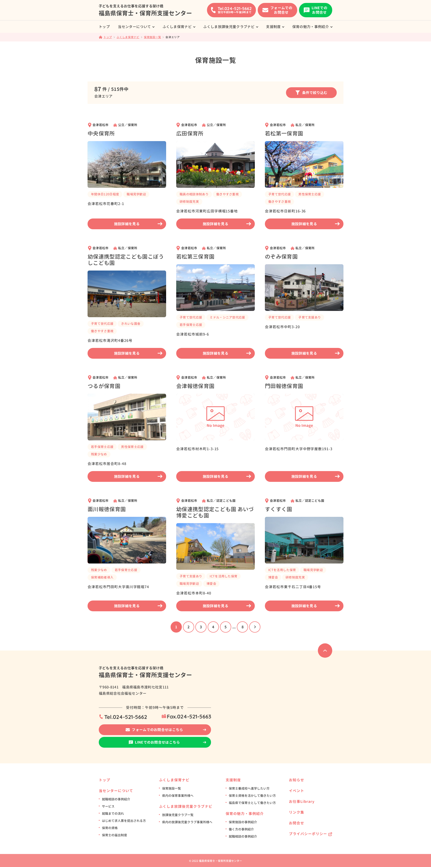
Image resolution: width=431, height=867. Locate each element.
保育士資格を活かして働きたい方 (252, 795)
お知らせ (296, 779)
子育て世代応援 (279, 194)
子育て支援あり (309, 317)
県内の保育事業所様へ (178, 795)
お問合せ (296, 823)
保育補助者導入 (102, 577)
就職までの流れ (113, 813)
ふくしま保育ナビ (177, 26)
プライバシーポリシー (308, 833)
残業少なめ (99, 454)
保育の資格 (110, 828)
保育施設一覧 (171, 788)
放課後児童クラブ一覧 (178, 815)
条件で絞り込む (314, 92)
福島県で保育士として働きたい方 (252, 803)
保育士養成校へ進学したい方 (249, 788)
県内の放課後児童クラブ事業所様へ (187, 822)
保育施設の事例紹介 (243, 822)
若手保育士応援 (191, 325)
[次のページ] (254, 627)
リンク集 (296, 812)
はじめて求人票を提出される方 (124, 821)
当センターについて (134, 26)
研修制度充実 (189, 201)
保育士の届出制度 (114, 835)
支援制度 (273, 26)
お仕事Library (301, 801)
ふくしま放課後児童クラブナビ (228, 26)
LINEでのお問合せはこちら (157, 742)
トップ (104, 26)
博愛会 (211, 583)
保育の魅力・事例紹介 (310, 26)
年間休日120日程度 (105, 194)
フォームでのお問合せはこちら (157, 729)
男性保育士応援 (309, 194)
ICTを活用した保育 (223, 576)
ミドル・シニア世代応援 (227, 317)
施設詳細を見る (127, 223)
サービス (108, 806)
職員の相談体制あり (194, 194)
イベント (296, 790)
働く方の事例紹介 (241, 829)
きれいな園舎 (130, 323)
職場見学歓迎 (136, 194)
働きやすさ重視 (227, 194)
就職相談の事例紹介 (116, 799)
